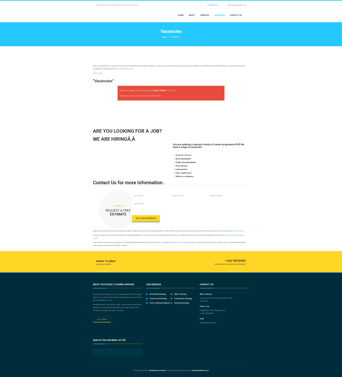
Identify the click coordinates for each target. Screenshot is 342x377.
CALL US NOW (102, 319)
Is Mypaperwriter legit (177, 242)
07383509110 (212, 5)
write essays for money (124, 69)
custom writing (238, 231)
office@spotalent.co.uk (237, 5)
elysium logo (97, 73)
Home (164, 37)
